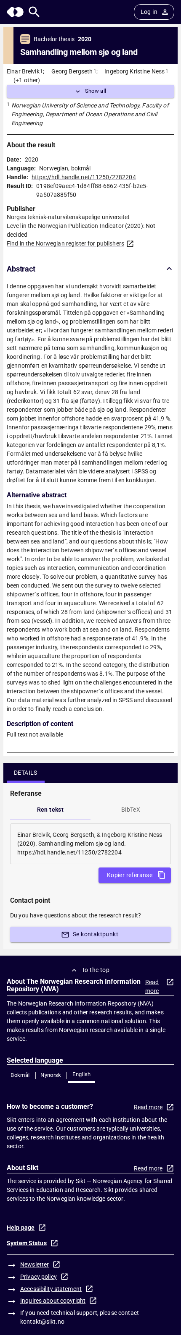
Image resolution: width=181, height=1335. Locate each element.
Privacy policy (38, 1276)
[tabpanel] (90, 843)
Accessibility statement (51, 1288)
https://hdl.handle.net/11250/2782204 (84, 177)
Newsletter (34, 1264)
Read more (152, 986)
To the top (95, 970)
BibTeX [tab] (130, 809)
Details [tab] (25, 772)
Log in (149, 11)
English (81, 1074)
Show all (95, 91)
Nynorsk (50, 1075)
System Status (27, 1243)
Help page (21, 1227)
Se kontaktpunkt (95, 934)
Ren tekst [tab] (50, 809)
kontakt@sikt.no (42, 1321)
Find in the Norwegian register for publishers (65, 243)
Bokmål (20, 1075)
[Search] (34, 12)
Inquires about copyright (52, 1300)
